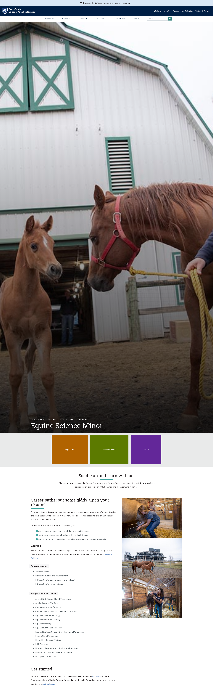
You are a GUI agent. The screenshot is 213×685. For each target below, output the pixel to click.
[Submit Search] (170, 19)
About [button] (136, 19)
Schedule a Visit (109, 449)
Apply (146, 449)
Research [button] (83, 19)
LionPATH (97, 676)
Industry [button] (167, 11)
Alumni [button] (176, 11)
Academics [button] (49, 19)
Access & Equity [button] (118, 19)
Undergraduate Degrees (57, 419)
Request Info (69, 449)
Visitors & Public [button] (202, 11)
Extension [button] (100, 19)
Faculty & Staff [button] (187, 11)
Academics (42, 419)
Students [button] (158, 11)
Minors (71, 419)
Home (33, 419)
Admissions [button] (66, 19)
